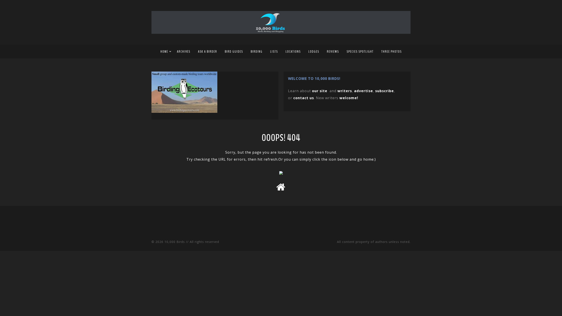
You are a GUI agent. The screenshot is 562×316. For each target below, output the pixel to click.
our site (319, 90)
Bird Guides (234, 51)
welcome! (348, 97)
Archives (183, 51)
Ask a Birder (207, 51)
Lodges (313, 51)
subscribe (384, 90)
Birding (257, 51)
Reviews (333, 51)
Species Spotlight (360, 51)
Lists (274, 51)
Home (164, 51)
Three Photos (391, 51)
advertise (363, 90)
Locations (293, 51)
